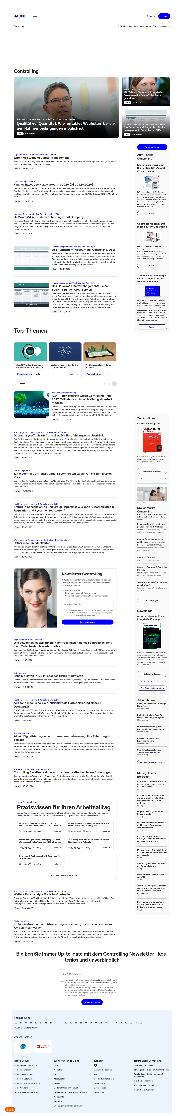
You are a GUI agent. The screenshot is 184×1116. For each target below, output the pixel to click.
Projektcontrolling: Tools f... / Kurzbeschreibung (150, 739)
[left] (160, 478)
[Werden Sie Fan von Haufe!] (95, 1065)
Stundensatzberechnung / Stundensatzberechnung (149, 751)
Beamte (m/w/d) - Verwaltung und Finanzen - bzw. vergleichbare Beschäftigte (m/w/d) (151, 542)
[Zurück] (106, 383)
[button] (164, 16)
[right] (165, 478)
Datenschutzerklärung (103, 982)
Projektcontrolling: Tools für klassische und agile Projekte (150, 716)
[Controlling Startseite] (20, 16)
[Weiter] (114, 383)
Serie (20, 133)
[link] (19, 26)
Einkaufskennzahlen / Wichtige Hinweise (151, 704)
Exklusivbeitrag (24, 374)
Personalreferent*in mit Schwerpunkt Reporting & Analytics (152, 525)
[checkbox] (63, 610)
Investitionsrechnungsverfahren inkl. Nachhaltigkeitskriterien (152, 728)
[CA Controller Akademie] (43, 1046)
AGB (98, 980)
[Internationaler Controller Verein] (23, 1046)
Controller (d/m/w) (146, 557)
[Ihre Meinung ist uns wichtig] (10, 1109)
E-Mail (63, 969)
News (127, 102)
